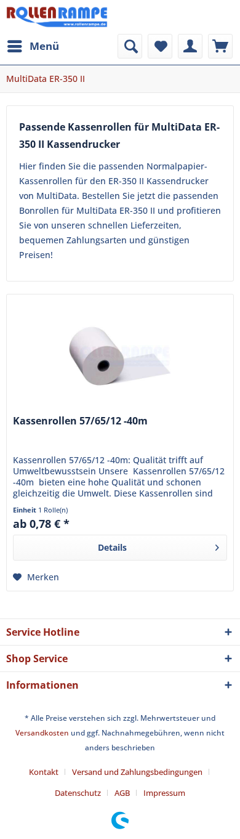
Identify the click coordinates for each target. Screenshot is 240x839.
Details (112, 547)
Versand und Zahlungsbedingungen (137, 771)
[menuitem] (32, 46)
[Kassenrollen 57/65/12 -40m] (120, 356)
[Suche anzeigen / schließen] (130, 46)
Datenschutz (78, 792)
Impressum (164, 792)
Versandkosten (42, 733)
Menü (44, 46)
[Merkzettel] (160, 46)
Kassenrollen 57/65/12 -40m (80, 421)
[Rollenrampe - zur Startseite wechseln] (57, 17)
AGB (122, 792)
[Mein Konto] (190, 46)
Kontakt (43, 771)
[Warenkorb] (220, 46)
